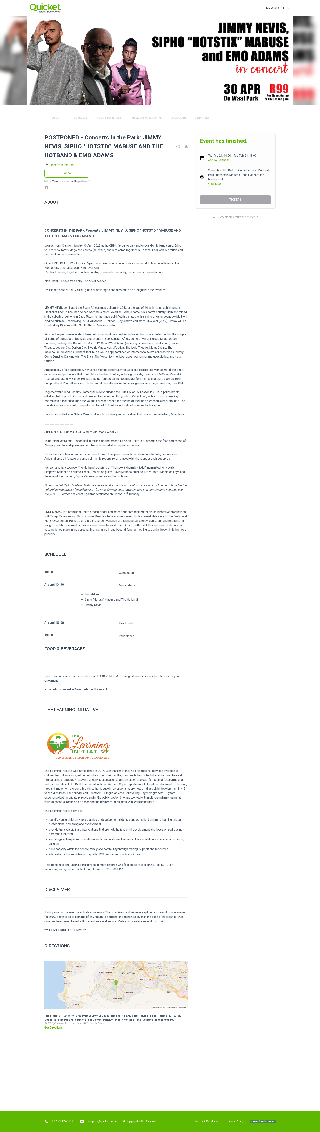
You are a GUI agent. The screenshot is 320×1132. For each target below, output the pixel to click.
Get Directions (53, 1027)
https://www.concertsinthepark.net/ (67, 181)
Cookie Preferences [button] (263, 1121)
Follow (67, 173)
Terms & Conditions (207, 1121)
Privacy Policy (235, 1121)
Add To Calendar (218, 160)
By (59, 165)
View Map (214, 184)
